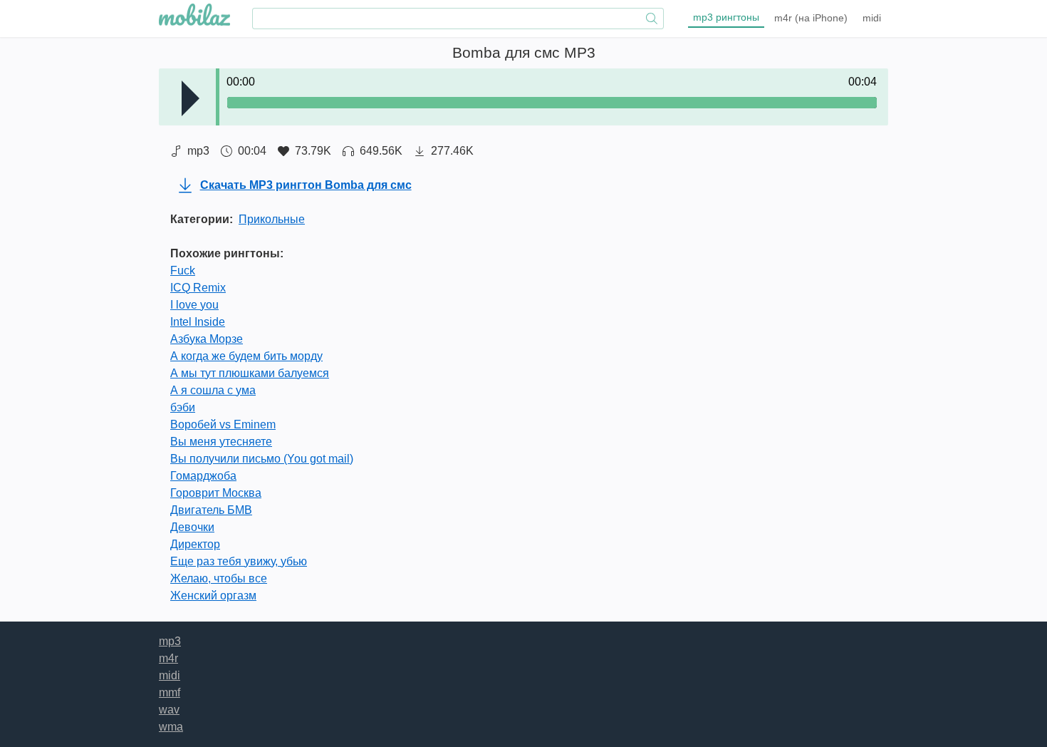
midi (872, 18)
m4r (811, 18)
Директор (195, 544)
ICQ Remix (198, 288)
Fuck (182, 270)
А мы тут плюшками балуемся (249, 373)
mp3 (726, 17)
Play (190, 98)
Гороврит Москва (215, 493)
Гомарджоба (203, 476)
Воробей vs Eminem (223, 424)
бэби (182, 407)
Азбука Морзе (206, 339)
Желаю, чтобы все (218, 578)
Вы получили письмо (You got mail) (261, 459)
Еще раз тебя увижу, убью (238, 561)
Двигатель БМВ (211, 510)
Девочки (192, 527)
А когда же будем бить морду (246, 356)
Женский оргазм (213, 595)
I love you (194, 305)
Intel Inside (197, 322)
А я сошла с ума (213, 390)
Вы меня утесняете (221, 442)
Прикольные (272, 219)
